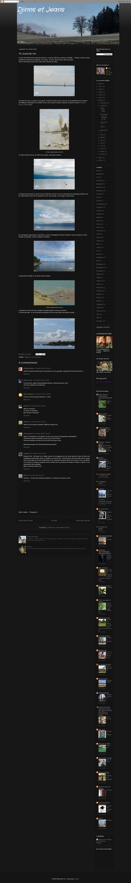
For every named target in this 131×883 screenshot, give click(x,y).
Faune (98, 224)
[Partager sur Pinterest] (44, 354)
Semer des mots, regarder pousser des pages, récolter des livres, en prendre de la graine (105, 711)
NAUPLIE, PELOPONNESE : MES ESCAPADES (105, 551)
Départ (100, 483)
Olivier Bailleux (29, 394)
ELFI (25, 475)
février (102, 151)
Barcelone (99, 187)
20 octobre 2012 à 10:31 (38, 453)
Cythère (99, 214)
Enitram (26, 406)
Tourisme (99, 311)
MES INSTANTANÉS (105, 536)
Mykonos (99, 274)
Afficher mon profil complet (109, 72)
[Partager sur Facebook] (42, 354)
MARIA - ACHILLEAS (103, 458)
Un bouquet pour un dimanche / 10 (104, 116)
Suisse (38, 357)
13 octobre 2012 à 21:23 (38, 422)
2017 (100, 86)
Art (97, 177)
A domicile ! (108, 539)
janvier (102, 154)
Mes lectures (103, 568)
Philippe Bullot (29, 368)
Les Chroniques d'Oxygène (104, 803)
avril (101, 146)
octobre (103, 105)
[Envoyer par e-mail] (37, 354)
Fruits (98, 234)
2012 (100, 100)
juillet (102, 137)
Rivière (98, 301)
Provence (99, 291)
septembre (103, 130)
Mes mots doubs (104, 618)
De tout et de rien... (105, 586)
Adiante (26, 422)
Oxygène (27, 453)
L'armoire (109, 790)
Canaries (99, 194)
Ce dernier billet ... (104, 476)
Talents (102, 126)
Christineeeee (28, 433)
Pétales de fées (104, 772)
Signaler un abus (103, 327)
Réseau (98, 297)
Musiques (99, 271)
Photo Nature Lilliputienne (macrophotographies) (105, 397)
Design (98, 217)
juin (101, 140)
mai (101, 143)
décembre (103, 103)
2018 (100, 83)
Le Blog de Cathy (105, 474)
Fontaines (99, 230)
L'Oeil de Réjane (104, 428)
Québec (99, 294)
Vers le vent (103, 413)
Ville (97, 317)
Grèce (98, 237)
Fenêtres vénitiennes (109, 696)
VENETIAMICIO (104, 693)
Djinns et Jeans (40, 9)
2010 (100, 160)
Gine (109, 68)
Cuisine (98, 210)
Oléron (98, 284)
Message (99, 264)
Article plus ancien (83, 520)
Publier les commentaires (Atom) (58, 527)
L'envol (101, 530)
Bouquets (99, 190)
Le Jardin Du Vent (105, 664)
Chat (97, 197)
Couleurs (99, 207)
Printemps (99, 287)
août (102, 134)
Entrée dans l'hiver (102, 109)
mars (102, 148)
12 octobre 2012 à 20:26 (43, 394)
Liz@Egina (102, 481)
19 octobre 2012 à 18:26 (42, 433)
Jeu (97, 251)
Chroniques (100, 204)
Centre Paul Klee (32, 536)
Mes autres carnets (105, 758)
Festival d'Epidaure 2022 (109, 556)
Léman (33, 357)
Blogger (76, 879)
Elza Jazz (102, 729)
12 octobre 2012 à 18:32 (42, 368)
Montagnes (100, 267)
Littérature (99, 257)
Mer (97, 261)
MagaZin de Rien (104, 744)
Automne (99, 180)
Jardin (98, 247)
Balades (27, 357)
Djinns (98, 221)
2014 (100, 95)
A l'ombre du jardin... (103, 527)
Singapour (99, 304)
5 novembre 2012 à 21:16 (35, 475)
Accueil (54, 520)
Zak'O (101, 818)
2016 (100, 89)
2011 (100, 157)
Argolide (99, 174)
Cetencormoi (103, 679)
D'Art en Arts (28, 380)
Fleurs (98, 227)
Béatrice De (103, 650)
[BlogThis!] (38, 354)
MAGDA (101, 489)
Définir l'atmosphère (109, 667)
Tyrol (98, 314)
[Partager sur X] (40, 354)
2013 (100, 97)
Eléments (109, 820)
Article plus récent (26, 520)
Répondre (27, 374)
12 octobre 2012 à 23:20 (37, 406)
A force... (30, 546)
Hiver (98, 244)
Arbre (98, 170)
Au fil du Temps (104, 636)
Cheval (98, 200)
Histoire (98, 241)
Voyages (99, 321)
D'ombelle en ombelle (108, 417)
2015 (100, 92)
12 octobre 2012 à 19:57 (41, 380)
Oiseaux (99, 281)
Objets (98, 277)
